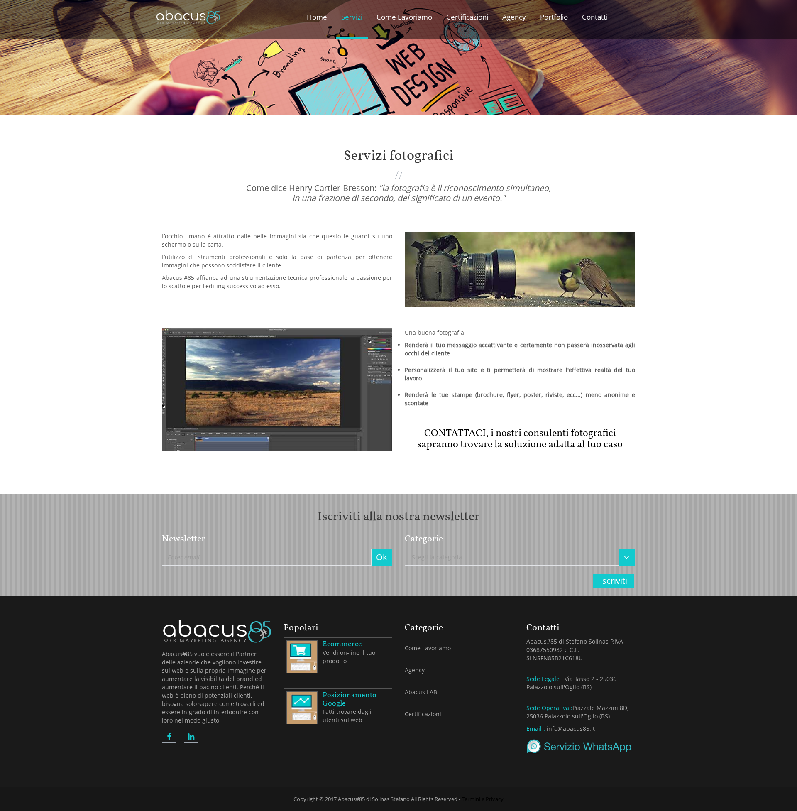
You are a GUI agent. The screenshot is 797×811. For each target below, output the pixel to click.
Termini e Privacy (483, 799)
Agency (415, 670)
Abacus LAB (421, 692)
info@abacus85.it (571, 729)
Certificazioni (423, 714)
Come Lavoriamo (428, 648)
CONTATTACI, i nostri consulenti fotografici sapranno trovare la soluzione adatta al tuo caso (520, 438)
